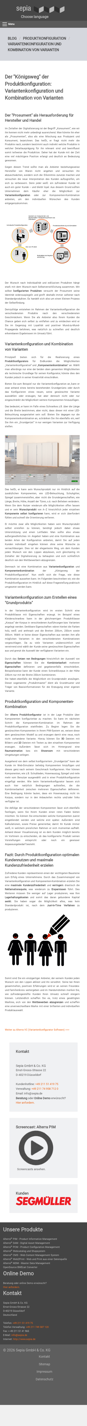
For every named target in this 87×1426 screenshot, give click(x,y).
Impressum (44, 1371)
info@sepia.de (19, 1335)
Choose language (34, 17)
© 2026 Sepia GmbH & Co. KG (26, 1350)
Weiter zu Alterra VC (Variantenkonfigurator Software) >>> (37, 1029)
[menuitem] (35, 17)
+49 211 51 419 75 (46, 1084)
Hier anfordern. (25, 1102)
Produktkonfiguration (44, 38)
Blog (12, 38)
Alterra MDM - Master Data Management (26, 1263)
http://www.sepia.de (24, 1339)
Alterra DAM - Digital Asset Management (26, 1243)
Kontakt (44, 1356)
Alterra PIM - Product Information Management (30, 1239)
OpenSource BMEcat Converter (20, 1267)
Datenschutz (44, 1379)
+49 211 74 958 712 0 (44, 1088)
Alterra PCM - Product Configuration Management (31, 1247)
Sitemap (44, 1364)
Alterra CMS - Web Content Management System (31, 1255)
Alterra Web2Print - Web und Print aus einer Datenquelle (35, 1259)
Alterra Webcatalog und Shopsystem (24, 1251)
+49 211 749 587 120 (37, 1327)
